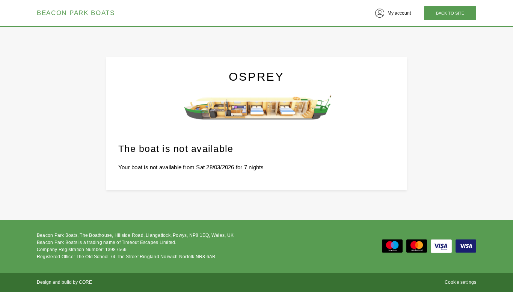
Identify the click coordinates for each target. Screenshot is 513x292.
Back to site (450, 13)
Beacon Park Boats (76, 13)
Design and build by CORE (64, 282)
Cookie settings (460, 282)
